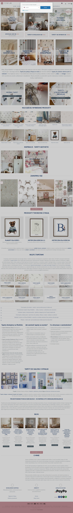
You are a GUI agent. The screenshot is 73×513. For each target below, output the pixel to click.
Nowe (14, 6)
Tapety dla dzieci (48, 506)
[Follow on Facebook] (4, 3)
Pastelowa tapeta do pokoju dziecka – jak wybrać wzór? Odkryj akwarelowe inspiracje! (54, 432)
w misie (37, 71)
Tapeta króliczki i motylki (6, 142)
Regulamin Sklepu (12, 496)
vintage (63, 73)
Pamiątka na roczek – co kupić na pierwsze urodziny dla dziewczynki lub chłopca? (30, 432)
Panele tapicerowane (55, 507)
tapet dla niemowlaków (36, 265)
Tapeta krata (54, 124)
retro (57, 73)
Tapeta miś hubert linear (42, 142)
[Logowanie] (65, 3)
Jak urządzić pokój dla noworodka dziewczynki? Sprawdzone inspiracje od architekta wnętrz (42, 432)
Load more (36, 209)
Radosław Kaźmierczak (51, 391)
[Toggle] (1, 308)
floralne (54, 265)
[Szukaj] (2, 3)
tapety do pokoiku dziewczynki (61, 71)
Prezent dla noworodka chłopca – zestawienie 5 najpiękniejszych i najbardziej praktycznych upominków (67, 433)
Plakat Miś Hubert (54, 142)
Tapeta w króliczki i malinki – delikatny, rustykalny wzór (18, 125)
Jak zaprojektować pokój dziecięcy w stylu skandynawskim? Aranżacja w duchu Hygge (6, 432)
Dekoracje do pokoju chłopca (27, 506)
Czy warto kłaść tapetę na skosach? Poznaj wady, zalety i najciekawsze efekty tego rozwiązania (45, 195)
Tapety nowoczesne (32, 507)
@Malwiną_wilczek (38, 391)
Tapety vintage (14, 507)
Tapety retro (64, 506)
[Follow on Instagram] (5, 3)
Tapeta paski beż (67, 142)
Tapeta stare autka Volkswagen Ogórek (43, 125)
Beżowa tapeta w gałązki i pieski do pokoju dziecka (67, 125)
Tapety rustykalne (6, 507)
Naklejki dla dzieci (39, 506)
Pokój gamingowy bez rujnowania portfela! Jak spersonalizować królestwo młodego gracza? (27, 197)
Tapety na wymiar (57, 506)
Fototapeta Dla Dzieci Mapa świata (61, 19)
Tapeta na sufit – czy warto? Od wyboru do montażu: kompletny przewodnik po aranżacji (9, 195)
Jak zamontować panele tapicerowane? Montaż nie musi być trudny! (64, 195)
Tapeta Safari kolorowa (30, 142)
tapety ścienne (14, 260)
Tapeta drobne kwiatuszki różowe (18, 143)
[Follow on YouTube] (10, 3)
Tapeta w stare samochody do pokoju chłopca (30, 125)
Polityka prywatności (12, 498)
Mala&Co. (31, 391)
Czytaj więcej (6, 446)
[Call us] (9, 3)
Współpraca (56, 6)
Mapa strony (36, 498)
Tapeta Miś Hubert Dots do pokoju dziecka (6, 125)
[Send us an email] (7, 3)
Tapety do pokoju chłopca (27, 71)
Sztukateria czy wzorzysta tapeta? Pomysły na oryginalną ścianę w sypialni (18, 431)
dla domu (68, 265)
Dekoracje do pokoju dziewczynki (12, 506)
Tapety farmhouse (23, 507)
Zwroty (36, 496)
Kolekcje (19, 6)
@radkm (58, 391)
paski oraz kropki (48, 265)
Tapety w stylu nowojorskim (43, 507)
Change (45, 7)
